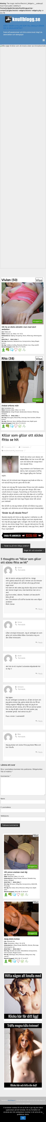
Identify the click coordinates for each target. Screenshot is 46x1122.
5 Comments (25, 447)
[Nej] (43, 1113)
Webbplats (5, 816)
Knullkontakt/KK (9, 450)
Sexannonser (19, 450)
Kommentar (6, 776)
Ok (23, 1118)
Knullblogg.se (11, 1100)
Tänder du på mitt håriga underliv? (15, 546)
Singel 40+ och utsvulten (34, 550)
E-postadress (6, 807)
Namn (3, 799)
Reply (40, 609)
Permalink (21, 570)
